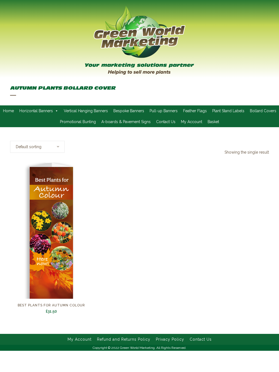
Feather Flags (195, 111)
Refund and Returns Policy (123, 339)
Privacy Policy (170, 339)
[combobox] (37, 147)
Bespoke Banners (128, 111)
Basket (213, 122)
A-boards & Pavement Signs (126, 122)
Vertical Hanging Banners (86, 111)
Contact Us (165, 122)
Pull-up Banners (164, 111)
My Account (191, 122)
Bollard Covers (263, 111)
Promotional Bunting (78, 122)
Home (8, 111)
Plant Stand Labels (228, 111)
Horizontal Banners (36, 111)
